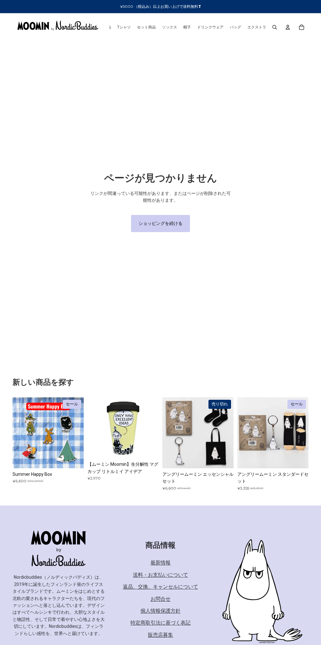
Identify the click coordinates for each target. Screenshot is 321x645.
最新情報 (160, 563)
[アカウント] (288, 27)
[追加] (74, 458)
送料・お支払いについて (160, 575)
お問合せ (160, 599)
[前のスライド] (94, 428)
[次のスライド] (152, 428)
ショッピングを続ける (160, 223)
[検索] (275, 27)
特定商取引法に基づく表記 (160, 623)
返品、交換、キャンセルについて (160, 587)
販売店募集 (160, 635)
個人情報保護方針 (160, 611)
